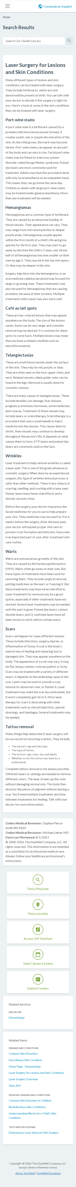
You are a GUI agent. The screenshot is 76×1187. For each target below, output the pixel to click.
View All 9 (15, 1085)
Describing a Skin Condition (25, 1060)
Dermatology (17, 1017)
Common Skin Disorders (23, 1053)
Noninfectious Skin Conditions (27, 1107)
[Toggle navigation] (7, 6)
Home (6, 17)
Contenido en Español (58, 6)
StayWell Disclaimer (49, 1173)
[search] (34, 41)
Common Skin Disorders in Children (30, 1100)
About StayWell (25, 1173)
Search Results (18, 27)
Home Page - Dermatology (25, 1066)
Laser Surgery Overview (23, 1079)
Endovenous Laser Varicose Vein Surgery (33, 1132)
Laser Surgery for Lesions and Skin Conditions (36, 1072)
